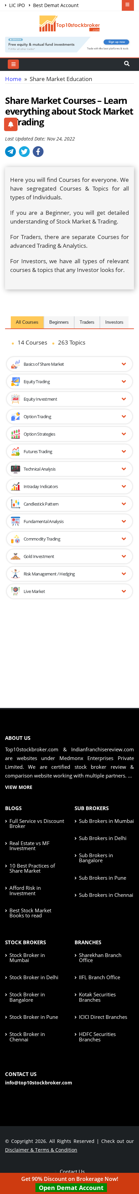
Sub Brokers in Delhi (103, 838)
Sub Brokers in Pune (102, 877)
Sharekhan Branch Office (100, 957)
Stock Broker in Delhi (33, 977)
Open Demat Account (71, 1188)
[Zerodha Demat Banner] (69, 44)
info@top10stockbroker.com (38, 1082)
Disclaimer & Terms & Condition (41, 1150)
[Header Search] (127, 64)
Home (13, 79)
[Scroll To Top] (127, 1167)
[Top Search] (13, 64)
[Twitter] (24, 151)
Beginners (59, 322)
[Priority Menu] (128, 5)
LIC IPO (16, 5)
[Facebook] (38, 151)
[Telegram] (10, 151)
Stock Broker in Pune (33, 1016)
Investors (114, 322)
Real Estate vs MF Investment (29, 845)
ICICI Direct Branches (103, 1016)
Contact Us (71, 1171)
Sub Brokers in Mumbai (106, 821)
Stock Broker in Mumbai (27, 957)
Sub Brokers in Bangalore (96, 858)
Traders (87, 322)
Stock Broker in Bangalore (27, 997)
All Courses (27, 322)
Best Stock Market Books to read (30, 913)
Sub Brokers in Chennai (106, 894)
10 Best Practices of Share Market (32, 868)
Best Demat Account (55, 5)
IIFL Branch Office (99, 977)
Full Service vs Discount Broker (36, 823)
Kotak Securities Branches (97, 997)
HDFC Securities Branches (97, 1036)
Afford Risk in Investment (25, 890)
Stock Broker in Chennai (27, 1036)
